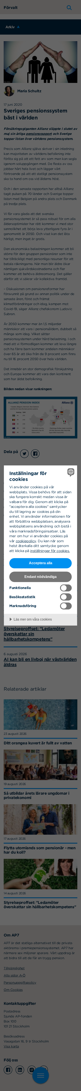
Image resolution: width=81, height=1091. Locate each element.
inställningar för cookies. (50, 551)
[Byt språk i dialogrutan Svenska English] (70, 472)
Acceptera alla (40, 563)
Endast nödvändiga (40, 577)
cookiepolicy (26, 541)
